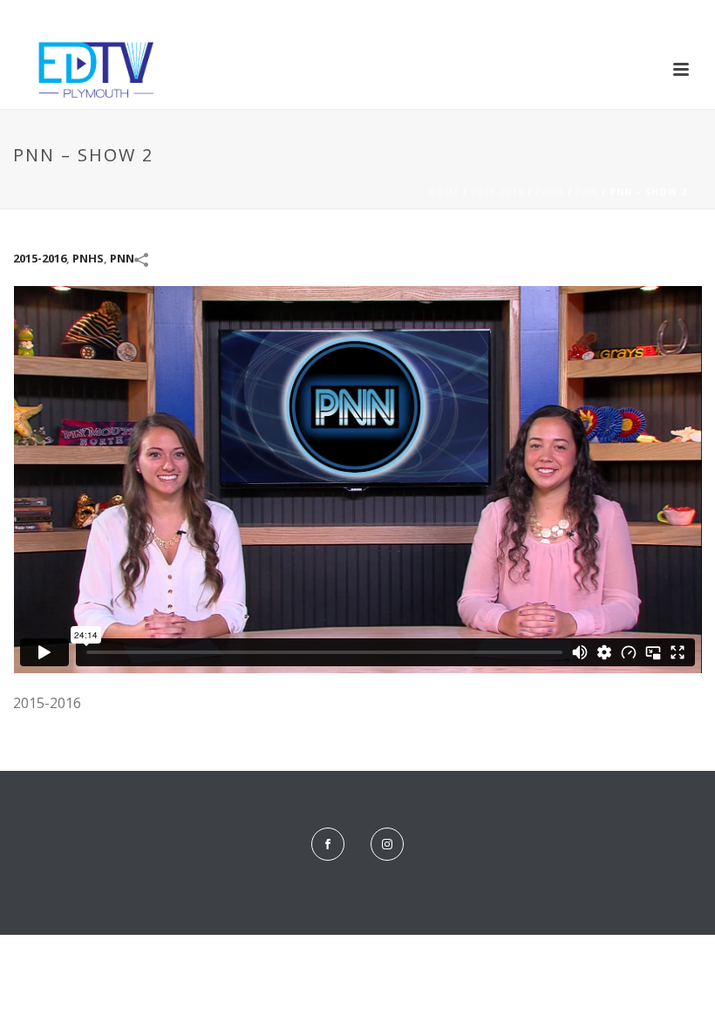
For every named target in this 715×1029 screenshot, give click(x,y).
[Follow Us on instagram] (387, 844)
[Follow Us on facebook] (327, 844)
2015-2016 (497, 192)
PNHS (549, 192)
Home (444, 192)
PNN (586, 192)
